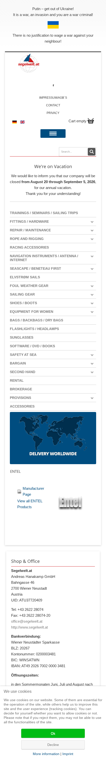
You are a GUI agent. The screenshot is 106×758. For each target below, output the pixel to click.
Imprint (67, 754)
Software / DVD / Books (32, 346)
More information (46, 754)
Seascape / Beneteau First (35, 268)
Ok (53, 733)
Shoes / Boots (23, 303)
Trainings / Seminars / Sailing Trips (44, 213)
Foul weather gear (29, 286)
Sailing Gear (22, 294)
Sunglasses (21, 337)
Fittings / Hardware (29, 221)
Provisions (20, 398)
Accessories (22, 406)
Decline (53, 745)
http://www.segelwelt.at (29, 627)
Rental (17, 380)
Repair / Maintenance (30, 230)
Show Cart (91, 121)
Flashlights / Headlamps (34, 329)
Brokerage (21, 389)
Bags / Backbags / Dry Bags (36, 320)
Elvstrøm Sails (25, 277)
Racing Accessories (29, 247)
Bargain (18, 363)
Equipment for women (31, 312)
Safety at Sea (23, 355)
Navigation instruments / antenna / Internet (44, 258)
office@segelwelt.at (26, 621)
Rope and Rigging (27, 239)
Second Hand (22, 372)
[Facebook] (53, 85)
